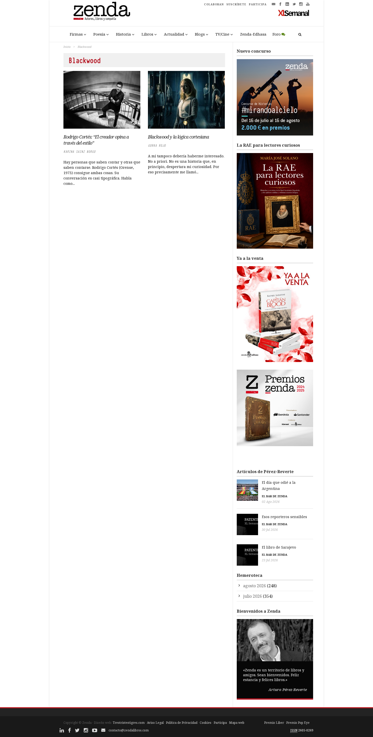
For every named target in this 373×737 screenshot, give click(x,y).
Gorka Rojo (157, 145)
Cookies (205, 722)
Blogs (200, 34)
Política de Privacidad (181, 722)
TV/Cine (222, 34)
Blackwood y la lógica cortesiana (178, 137)
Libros (147, 34)
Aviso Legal (155, 722)
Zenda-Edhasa (253, 34)
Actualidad (174, 34)
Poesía (99, 34)
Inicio (67, 47)
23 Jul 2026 (270, 560)
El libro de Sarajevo (279, 547)
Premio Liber (274, 722)
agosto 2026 (254, 586)
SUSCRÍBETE (236, 4)
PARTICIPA (258, 4)
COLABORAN (214, 4)
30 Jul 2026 (270, 530)
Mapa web (236, 722)
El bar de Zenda (274, 496)
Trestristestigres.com (129, 722)
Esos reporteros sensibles (284, 516)
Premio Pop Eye (298, 722)
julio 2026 (252, 596)
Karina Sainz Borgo (79, 151)
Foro (277, 34)
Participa (220, 722)
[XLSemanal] (294, 12)
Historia (123, 34)
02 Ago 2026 (271, 502)
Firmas (76, 34)
